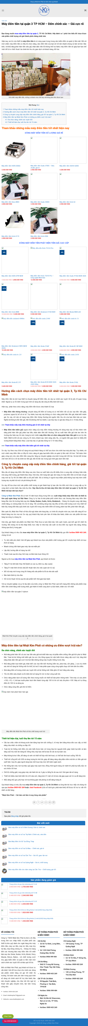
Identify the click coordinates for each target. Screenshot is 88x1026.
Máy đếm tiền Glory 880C (10, 202)
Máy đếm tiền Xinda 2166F (40, 346)
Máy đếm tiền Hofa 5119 (10, 236)
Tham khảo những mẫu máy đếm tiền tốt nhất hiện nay (23, 109)
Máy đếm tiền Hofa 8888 (10, 312)
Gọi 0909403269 (10, 1021)
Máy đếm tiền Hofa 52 (67, 202)
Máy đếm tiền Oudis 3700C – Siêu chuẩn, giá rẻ (42, 167)
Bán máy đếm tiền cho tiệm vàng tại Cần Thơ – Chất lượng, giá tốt (32, 870)
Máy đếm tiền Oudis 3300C (40, 202)
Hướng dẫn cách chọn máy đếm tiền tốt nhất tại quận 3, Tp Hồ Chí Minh (29, 112)
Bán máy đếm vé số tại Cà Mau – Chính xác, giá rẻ (26, 848)
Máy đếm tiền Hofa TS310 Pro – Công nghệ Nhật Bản (42, 277)
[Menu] (3, 10)
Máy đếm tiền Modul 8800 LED (70, 312)
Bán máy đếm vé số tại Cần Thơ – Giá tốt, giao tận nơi (27, 855)
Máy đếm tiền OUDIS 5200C (69, 166)
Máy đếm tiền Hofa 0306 (39, 236)
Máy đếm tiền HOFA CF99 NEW (12, 276)
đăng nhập (15, 816)
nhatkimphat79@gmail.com (16, 995)
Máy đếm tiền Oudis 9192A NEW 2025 (73, 276)
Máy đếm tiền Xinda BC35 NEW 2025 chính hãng (43, 383)
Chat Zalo (8, 1016)
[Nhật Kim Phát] (44, 10)
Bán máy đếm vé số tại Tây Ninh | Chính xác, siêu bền (27, 834)
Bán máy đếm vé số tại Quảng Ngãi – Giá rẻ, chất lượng (28, 862)
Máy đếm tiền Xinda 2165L (69, 382)
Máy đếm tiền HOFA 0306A (11, 166)
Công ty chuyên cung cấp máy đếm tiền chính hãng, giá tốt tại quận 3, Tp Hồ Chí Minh (34, 115)
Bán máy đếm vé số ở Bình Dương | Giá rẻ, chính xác (26, 827)
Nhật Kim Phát (53, 1023)
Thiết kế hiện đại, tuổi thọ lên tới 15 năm (21, 122)
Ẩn (38, 105)
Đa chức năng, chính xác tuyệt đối (18, 120)
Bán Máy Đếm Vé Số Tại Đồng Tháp (21, 841)
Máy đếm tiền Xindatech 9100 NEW (43, 312)
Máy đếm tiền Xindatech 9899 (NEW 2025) (14, 347)
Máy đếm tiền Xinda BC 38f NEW (71, 346)
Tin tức (4, 21)
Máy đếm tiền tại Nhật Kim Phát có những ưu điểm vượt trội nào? (27, 117)
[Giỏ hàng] (85, 10)
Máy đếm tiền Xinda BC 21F (11, 382)
